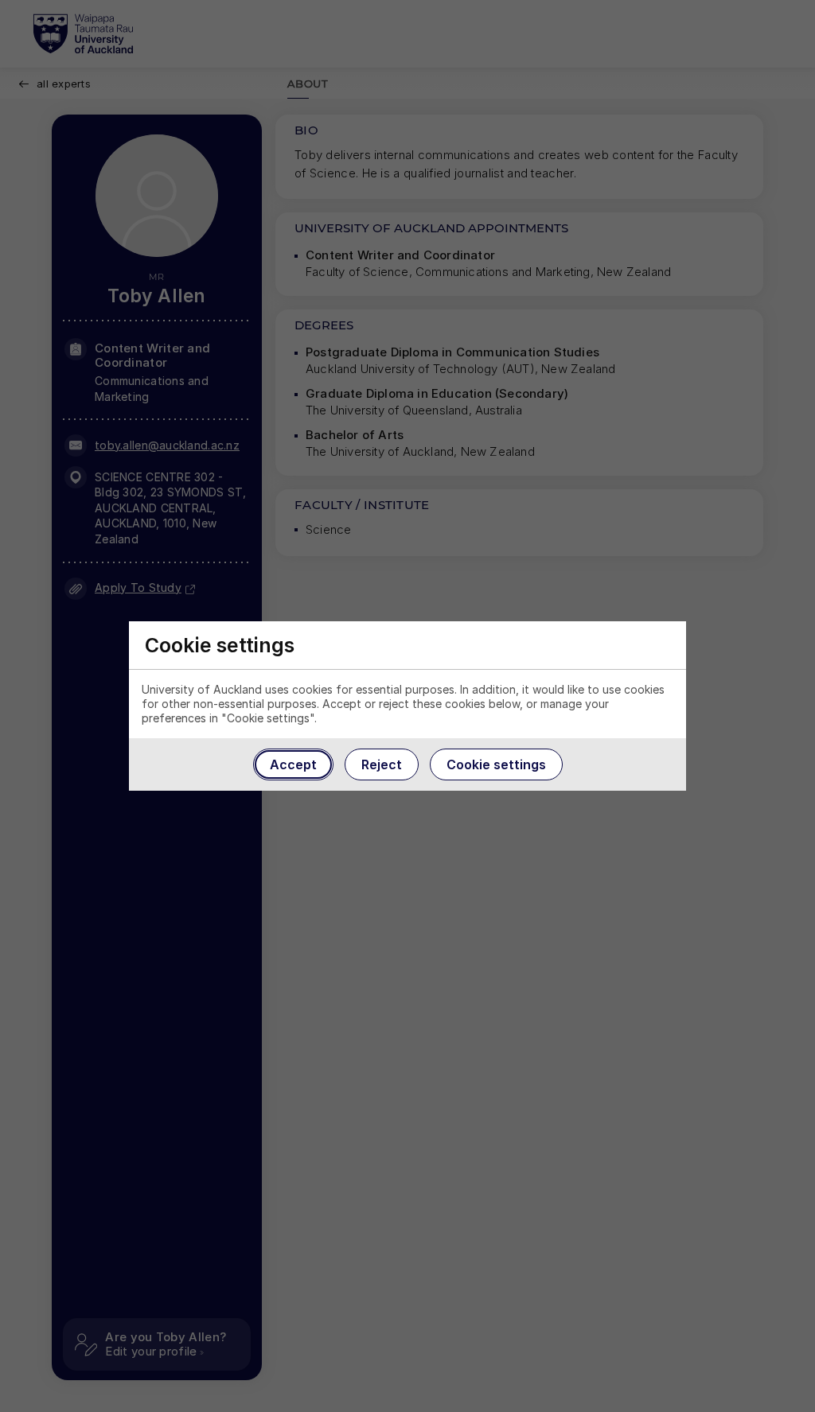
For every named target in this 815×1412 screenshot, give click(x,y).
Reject (381, 764)
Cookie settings (496, 764)
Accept (293, 764)
